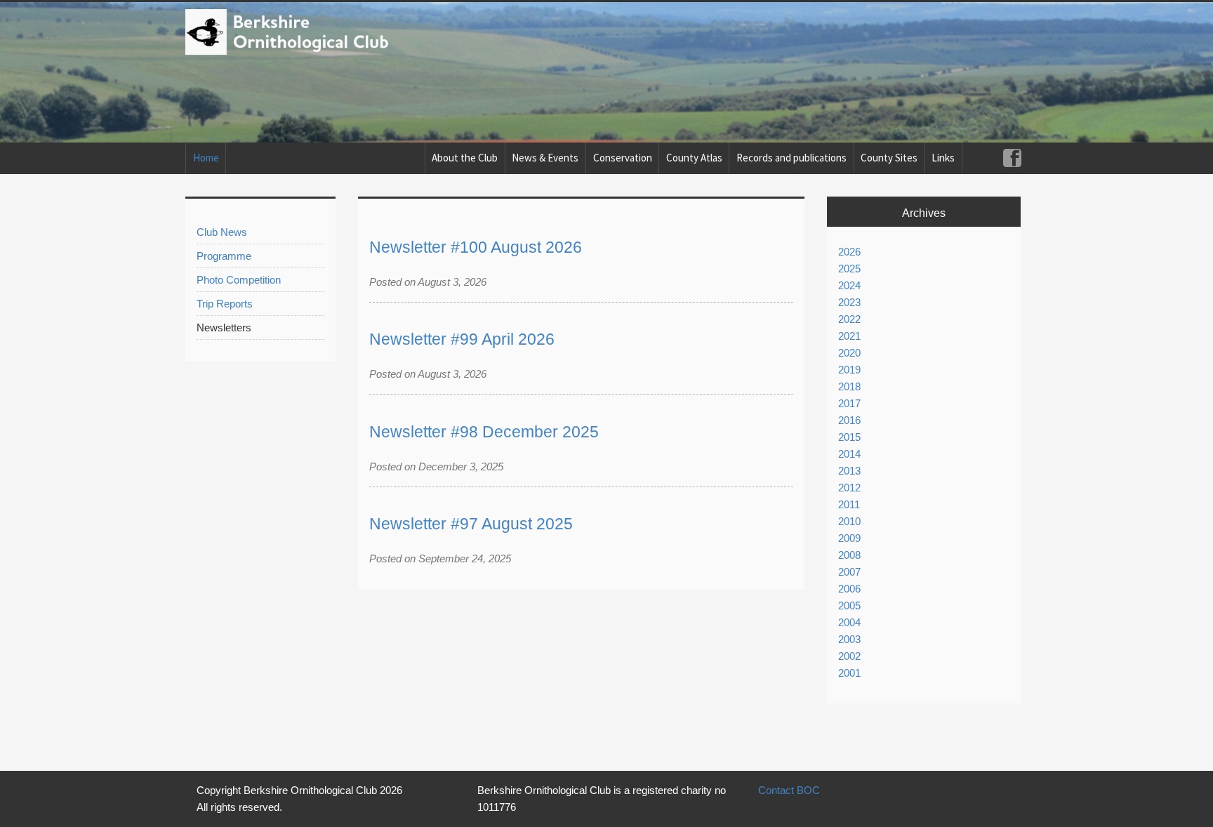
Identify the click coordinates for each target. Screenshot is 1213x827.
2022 (849, 319)
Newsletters (224, 327)
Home (206, 157)
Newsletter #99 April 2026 (462, 339)
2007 (849, 572)
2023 (849, 302)
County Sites (889, 157)
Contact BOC (789, 790)
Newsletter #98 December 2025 (484, 432)
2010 (849, 521)
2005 (849, 605)
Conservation (622, 157)
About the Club (465, 157)
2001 (849, 673)
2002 (849, 656)
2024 (849, 285)
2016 (849, 420)
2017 (849, 403)
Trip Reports (225, 304)
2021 (849, 336)
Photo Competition (239, 280)
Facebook (1012, 158)
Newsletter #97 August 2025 (471, 524)
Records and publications (791, 157)
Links (943, 157)
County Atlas (694, 157)
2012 (849, 488)
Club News (222, 232)
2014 (849, 454)
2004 (849, 622)
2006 (849, 589)
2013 (849, 471)
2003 (849, 639)
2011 (849, 504)
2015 (849, 437)
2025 (849, 268)
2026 (849, 252)
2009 (849, 538)
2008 (849, 555)
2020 (849, 353)
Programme (224, 256)
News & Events (545, 157)
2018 (849, 386)
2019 (849, 370)
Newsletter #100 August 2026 (475, 247)
